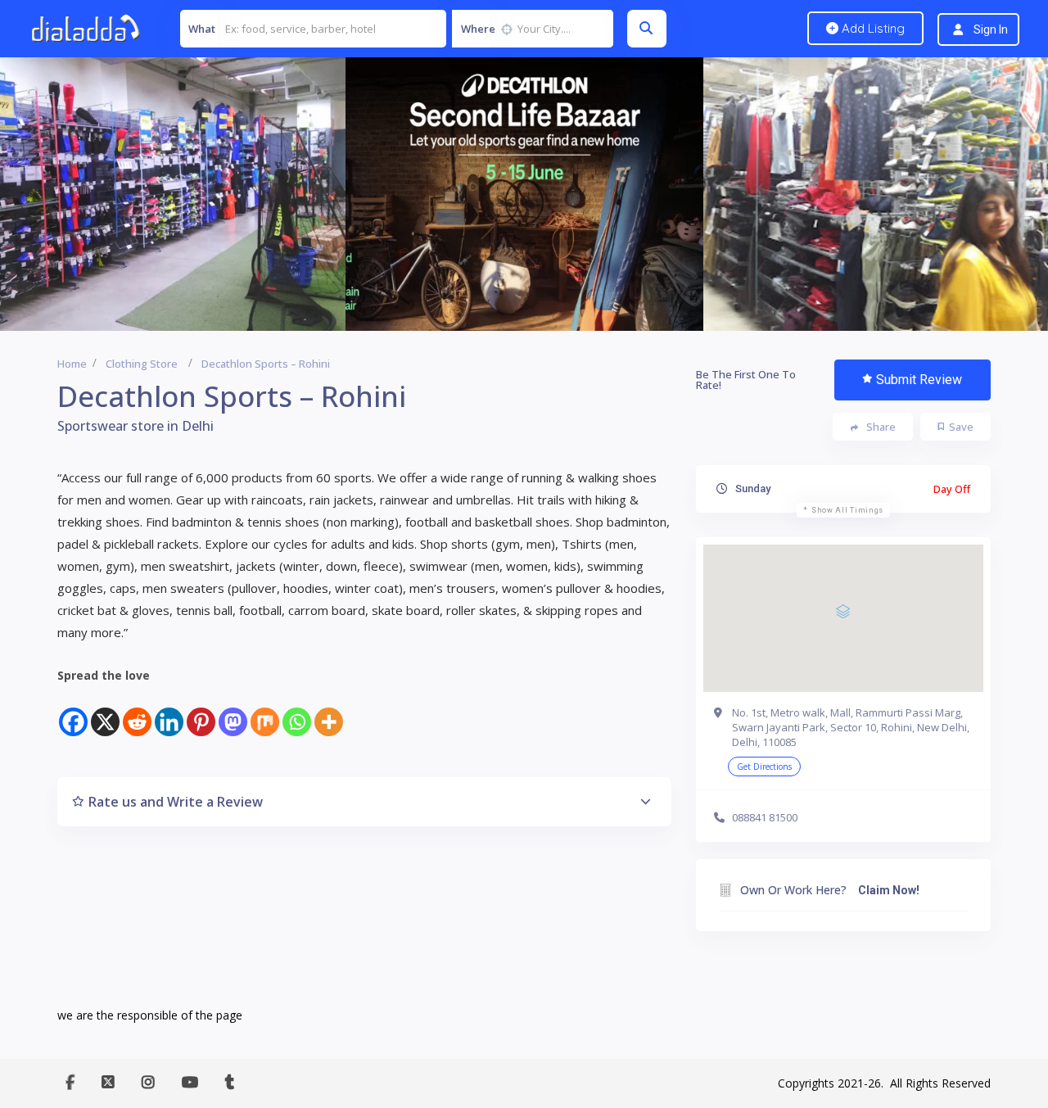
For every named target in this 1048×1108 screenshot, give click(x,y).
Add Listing (871, 28)
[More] (328, 712)
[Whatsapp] (296, 712)
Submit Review (919, 379)
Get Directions (764, 766)
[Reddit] (137, 712)
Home (72, 363)
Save (961, 426)
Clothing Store (142, 363)
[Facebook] (73, 712)
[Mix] (265, 712)
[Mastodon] (233, 712)
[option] (524, 194)
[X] (105, 712)
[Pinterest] (201, 712)
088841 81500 (764, 817)
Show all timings (847, 510)
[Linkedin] (169, 712)
